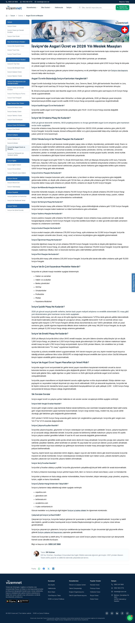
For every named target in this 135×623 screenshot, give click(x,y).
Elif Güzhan (50, 552)
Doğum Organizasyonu (76, 592)
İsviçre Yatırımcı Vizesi (15, 115)
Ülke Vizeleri (45, 7)
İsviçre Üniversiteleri (14, 169)
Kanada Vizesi (94, 585)
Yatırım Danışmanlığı (75, 588)
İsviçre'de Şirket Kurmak (16, 210)
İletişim (69, 7)
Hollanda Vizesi (95, 592)
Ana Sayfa (51, 585)
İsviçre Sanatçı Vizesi (14, 111)
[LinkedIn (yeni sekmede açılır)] (117, 613)
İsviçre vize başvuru (119, 71)
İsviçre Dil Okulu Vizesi (15, 107)
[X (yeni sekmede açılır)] (127, 613)
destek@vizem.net (120, 591)
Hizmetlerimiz (31, 7)
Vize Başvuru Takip (54, 595)
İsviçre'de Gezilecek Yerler (16, 200)
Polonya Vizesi (95, 588)
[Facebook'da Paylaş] (44, 568)
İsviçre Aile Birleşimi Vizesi (16, 68)
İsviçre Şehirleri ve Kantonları (17, 196)
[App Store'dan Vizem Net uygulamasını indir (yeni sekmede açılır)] (23, 601)
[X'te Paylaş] (48, 568)
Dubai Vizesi (94, 599)
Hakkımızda (59, 7)
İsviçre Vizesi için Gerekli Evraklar (16, 31)
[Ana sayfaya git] (6, 15)
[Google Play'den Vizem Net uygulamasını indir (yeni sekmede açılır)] (11, 601)
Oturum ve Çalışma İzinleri (77, 585)
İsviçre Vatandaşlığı (14, 187)
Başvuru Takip (124, 2)
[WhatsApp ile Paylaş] (39, 568)
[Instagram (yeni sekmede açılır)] (107, 613)
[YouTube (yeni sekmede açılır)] (112, 613)
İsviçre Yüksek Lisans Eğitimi (17, 173)
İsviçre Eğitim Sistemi (14, 165)
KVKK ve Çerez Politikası (56, 599)
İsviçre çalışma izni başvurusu (50, 532)
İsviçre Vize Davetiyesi (15, 119)
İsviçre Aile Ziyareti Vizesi (16, 46)
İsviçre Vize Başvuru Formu (16, 93)
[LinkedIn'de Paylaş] (53, 568)
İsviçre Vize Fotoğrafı (14, 98)
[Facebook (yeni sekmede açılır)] (122, 613)
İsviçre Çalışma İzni (14, 139)
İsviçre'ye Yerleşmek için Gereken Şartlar (16, 154)
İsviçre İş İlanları (13, 143)
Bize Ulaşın (51, 592)
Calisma (20, 15)
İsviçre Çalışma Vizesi (15, 72)
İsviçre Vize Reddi (13, 129)
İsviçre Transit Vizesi (14, 54)
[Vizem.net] (14, 582)
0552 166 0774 (119, 588)
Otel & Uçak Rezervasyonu (78, 595)
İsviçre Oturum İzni (14, 182)
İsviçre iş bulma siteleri (77, 510)
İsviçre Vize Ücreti (13, 36)
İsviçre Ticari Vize (13, 50)
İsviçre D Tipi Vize (13, 64)
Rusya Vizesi (94, 595)
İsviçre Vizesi (12, 26)
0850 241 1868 (54, 544)
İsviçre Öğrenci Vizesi (15, 76)
